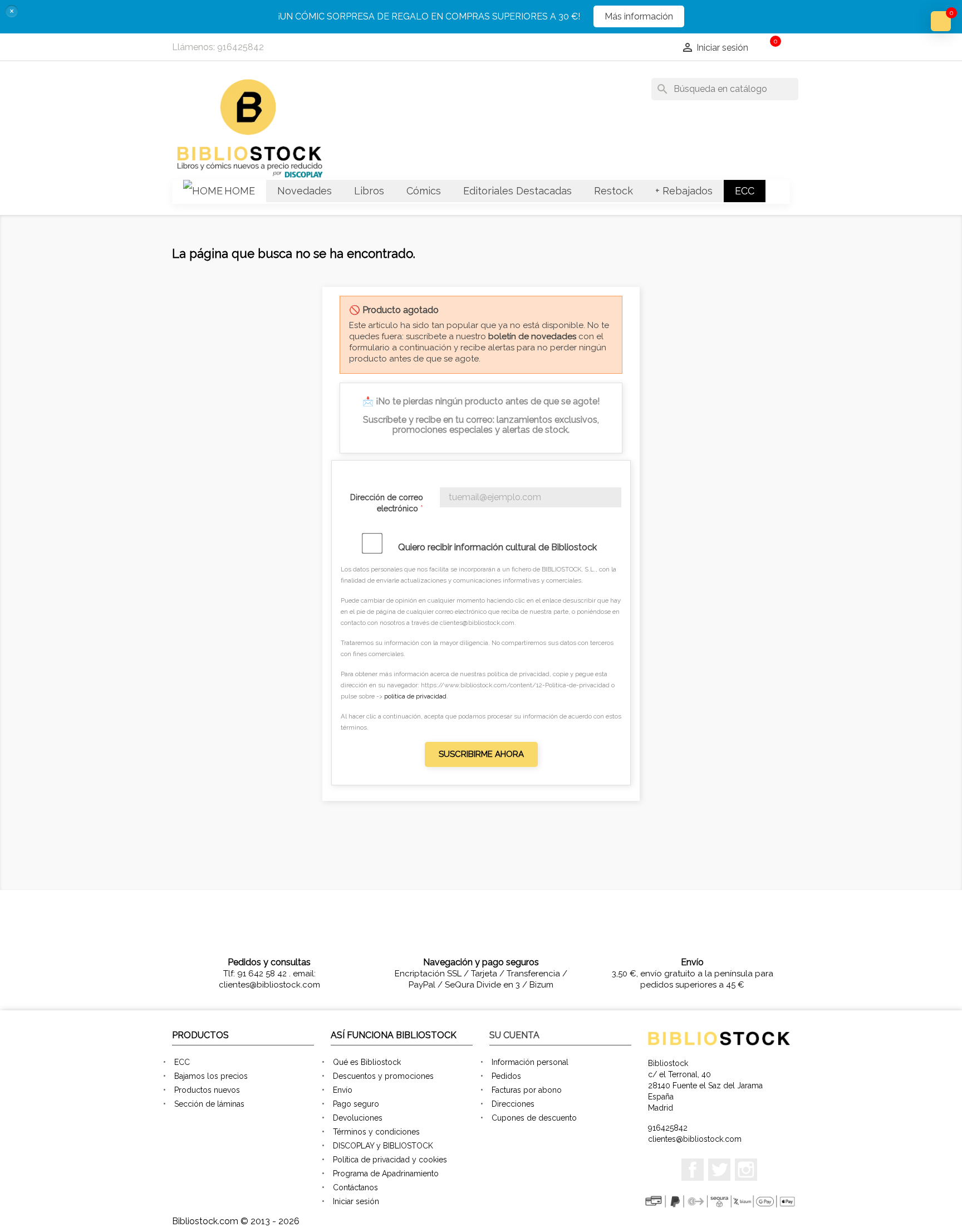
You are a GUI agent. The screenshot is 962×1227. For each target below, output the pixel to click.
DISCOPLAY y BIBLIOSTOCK (383, 1145)
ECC (182, 1062)
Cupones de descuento (534, 1117)
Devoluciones (357, 1117)
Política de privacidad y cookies (390, 1159)
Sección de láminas (209, 1103)
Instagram (746, 1169)
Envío (342, 1090)
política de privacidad (415, 696)
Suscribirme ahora (481, 754)
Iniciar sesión (356, 1201)
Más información (639, 16)
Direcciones (513, 1103)
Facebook (692, 1169)
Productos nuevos (207, 1090)
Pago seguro (356, 1103)
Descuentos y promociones (383, 1076)
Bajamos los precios (211, 1076)
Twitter (719, 1169)
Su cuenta (514, 1035)
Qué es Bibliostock (367, 1062)
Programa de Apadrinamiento (386, 1173)
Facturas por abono (527, 1090)
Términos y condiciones (376, 1131)
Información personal (530, 1062)
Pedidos (506, 1076)
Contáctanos (355, 1187)
